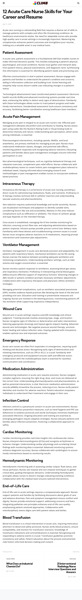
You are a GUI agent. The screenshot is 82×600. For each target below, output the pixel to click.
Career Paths (10, 559)
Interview (73, 559)
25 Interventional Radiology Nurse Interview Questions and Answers (62, 568)
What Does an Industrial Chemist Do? (19, 565)
